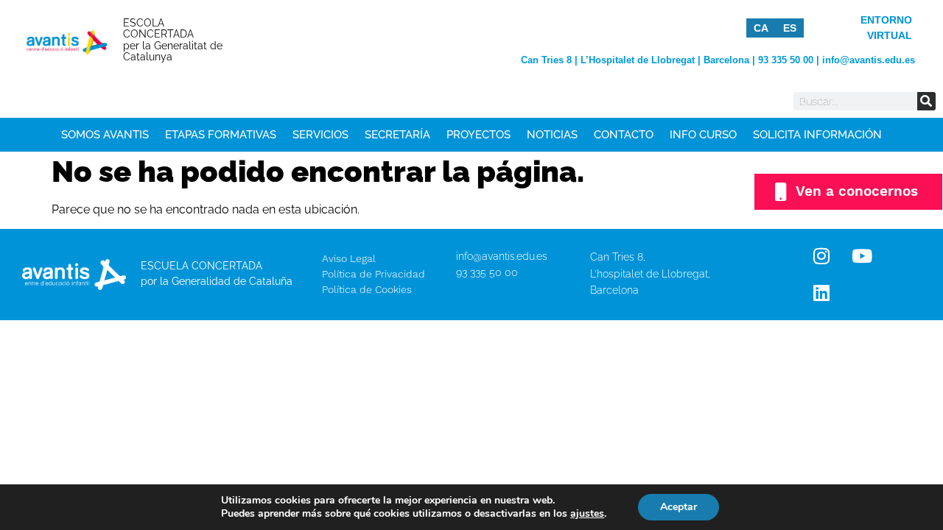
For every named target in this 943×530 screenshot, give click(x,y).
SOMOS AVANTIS (105, 134)
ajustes (587, 513)
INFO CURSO (703, 134)
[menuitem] (761, 28)
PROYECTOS (478, 134)
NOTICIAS (552, 134)
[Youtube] (862, 256)
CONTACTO (623, 134)
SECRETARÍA (397, 134)
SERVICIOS (320, 134)
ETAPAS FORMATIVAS (220, 134)
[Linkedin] (821, 293)
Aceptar (678, 507)
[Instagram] (821, 256)
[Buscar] (926, 101)
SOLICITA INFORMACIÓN (817, 134)
